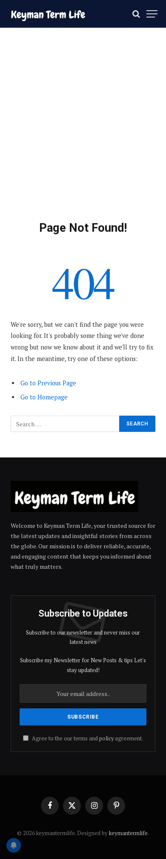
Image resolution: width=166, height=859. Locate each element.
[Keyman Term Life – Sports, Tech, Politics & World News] (48, 14)
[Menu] (151, 13)
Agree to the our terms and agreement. (87, 738)
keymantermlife (128, 833)
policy (106, 738)
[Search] (136, 13)
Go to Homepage (44, 397)
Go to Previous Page (48, 383)
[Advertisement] (83, 133)
